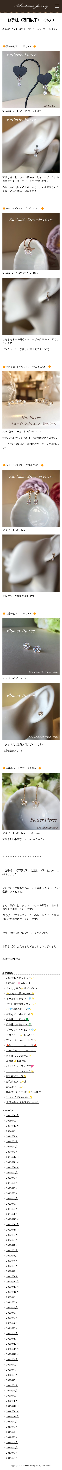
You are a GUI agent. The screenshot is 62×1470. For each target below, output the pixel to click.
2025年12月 (12, 1115)
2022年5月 (12, 1255)
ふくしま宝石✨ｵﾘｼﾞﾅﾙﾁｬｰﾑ (21, 988)
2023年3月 (12, 1203)
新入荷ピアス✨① (16, 1087)
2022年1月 (12, 1276)
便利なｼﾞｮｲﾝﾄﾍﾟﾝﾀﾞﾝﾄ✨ (19, 1014)
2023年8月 (12, 1177)
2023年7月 (12, 1183)
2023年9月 (12, 1172)
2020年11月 (12, 1349)
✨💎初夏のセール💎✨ (19, 1009)
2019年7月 (12, 1432)
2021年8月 (12, 1302)
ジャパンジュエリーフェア (21, 1050)
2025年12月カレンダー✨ (20, 978)
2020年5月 (12, 1380)
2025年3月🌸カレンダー (19, 983)
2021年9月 (12, 1297)
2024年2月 (12, 1151)
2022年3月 (12, 1266)
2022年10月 (12, 1229)
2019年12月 (12, 1406)
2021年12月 (12, 1281)
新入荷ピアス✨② (16, 1081)
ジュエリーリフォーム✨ (20, 1071)
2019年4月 (12, 1447)
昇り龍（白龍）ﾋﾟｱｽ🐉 (19, 1024)
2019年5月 (12, 1442)
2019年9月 (12, 1421)
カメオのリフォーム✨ (18, 1055)
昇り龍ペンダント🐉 (17, 1019)
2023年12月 (12, 1157)
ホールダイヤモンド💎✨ (20, 998)
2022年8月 (12, 1240)
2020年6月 (12, 1375)
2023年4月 (12, 1198)
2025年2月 (12, 1120)
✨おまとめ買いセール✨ (20, 993)
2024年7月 (12, 1136)
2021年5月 (12, 1317)
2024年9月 (12, 1131)
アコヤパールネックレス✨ (21, 1040)
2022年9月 (12, 1235)
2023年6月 (12, 1188)
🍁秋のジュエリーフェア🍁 (21, 1045)
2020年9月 (12, 1359)
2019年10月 (12, 1416)
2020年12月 (12, 1343)
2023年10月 (12, 1167)
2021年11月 (12, 1286)
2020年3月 (12, 1390)
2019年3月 (12, 1452)
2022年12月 (12, 1219)
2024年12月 (12, 1126)
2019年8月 (12, 1426)
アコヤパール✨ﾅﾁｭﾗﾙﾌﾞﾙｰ (21, 1035)
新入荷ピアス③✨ (16, 1076)
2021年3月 (12, 1328)
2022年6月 (12, 1250)
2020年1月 (12, 1401)
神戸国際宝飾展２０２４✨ (21, 1003)
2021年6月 (12, 1312)
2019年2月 (12, 1458)
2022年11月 (12, 1224)
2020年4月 (12, 1385)
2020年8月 (12, 1364)
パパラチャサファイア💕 (20, 1066)
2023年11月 (12, 1162)
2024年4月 (12, 1146)
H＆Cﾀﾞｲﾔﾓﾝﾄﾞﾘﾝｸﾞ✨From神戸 (23, 1092)
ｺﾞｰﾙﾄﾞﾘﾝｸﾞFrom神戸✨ (19, 1097)
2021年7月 (12, 1307)
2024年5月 (12, 1141)
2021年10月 (12, 1292)
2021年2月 (12, 1333)
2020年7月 (12, 1369)
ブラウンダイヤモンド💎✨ (21, 1029)
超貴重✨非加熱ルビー (18, 1061)
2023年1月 (12, 1214)
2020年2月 (12, 1395)
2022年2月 (12, 1271)
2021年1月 (12, 1338)
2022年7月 (12, 1245)
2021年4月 (12, 1323)
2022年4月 (12, 1261)
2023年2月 (12, 1209)
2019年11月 (12, 1411)
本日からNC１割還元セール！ (22, 1102)
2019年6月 (12, 1437)
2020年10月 (12, 1354)
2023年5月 (12, 1193)
